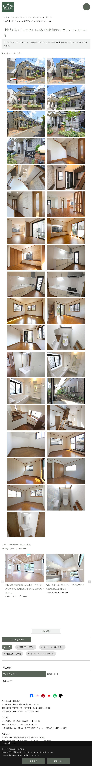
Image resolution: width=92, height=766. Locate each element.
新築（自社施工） (26, 647)
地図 (37, 704)
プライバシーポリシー (32, 752)
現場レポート (53, 674)
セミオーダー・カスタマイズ (42, 653)
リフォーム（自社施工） (53, 647)
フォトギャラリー (10, 674)
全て (8, 647)
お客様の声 (8, 681)
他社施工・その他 (13, 653)
